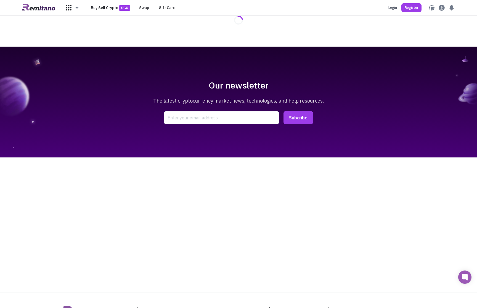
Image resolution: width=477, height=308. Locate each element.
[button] (72, 7)
